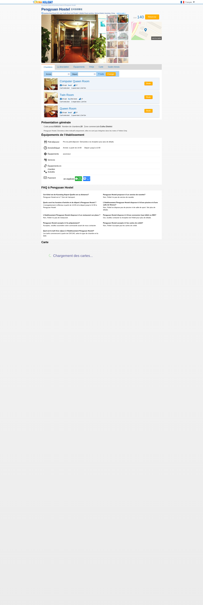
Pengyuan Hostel (70, 5)
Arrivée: (49, 74)
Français (188, 2)
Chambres (48, 67)
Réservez (152, 17)
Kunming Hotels (58, 5)
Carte (101, 67)
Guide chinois (113, 67)
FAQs (91, 67)
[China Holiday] (42, 3)
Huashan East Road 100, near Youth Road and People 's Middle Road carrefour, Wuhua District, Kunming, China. (84, 13)
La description (63, 67)
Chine (49, 5)
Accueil (43, 5)
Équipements (79, 67)
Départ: (75, 74)
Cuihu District (106, 127)
